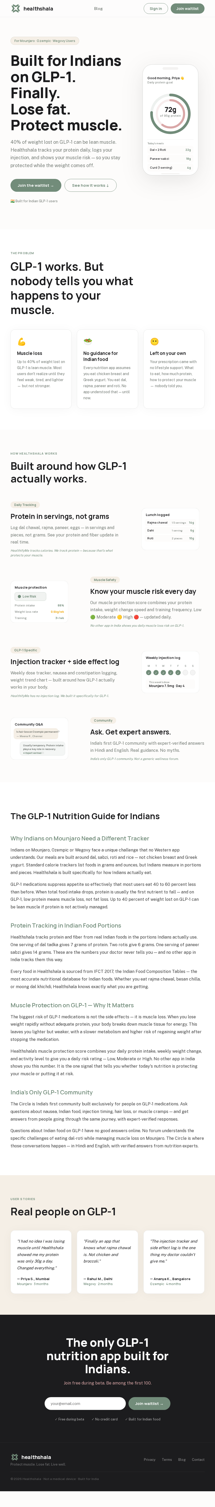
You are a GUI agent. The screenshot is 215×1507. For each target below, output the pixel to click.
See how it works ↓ (90, 185)
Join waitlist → (149, 1403)
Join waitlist (187, 8)
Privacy (149, 1460)
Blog (98, 8)
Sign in (156, 8)
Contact (198, 1460)
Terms (167, 1460)
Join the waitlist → (36, 185)
